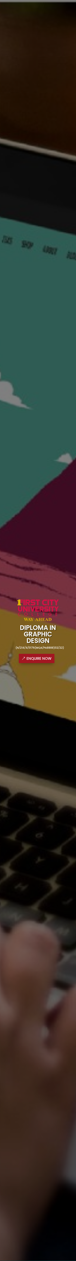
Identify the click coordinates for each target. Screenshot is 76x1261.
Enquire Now (39, 658)
